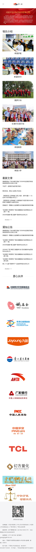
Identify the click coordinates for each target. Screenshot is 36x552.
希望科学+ (18, 77)
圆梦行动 (18, 100)
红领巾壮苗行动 (18, 124)
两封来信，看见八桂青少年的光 (12, 191)
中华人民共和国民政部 (22, 524)
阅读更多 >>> (8, 220)
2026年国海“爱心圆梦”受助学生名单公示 (15, 215)
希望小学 (18, 171)
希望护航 (18, 53)
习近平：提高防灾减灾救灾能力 (12, 186)
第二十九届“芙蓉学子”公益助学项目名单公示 (16, 264)
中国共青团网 (11, 524)
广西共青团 (13, 527)
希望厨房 (18, 147)
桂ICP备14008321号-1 (23, 530)
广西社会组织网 (21, 527)
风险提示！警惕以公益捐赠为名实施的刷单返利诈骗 (18, 205)
